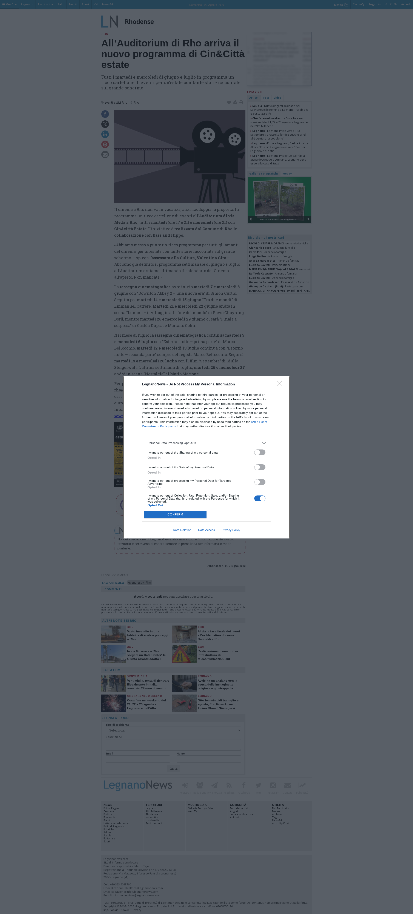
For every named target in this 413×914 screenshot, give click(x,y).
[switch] (259, 452)
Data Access (206, 530)
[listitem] (206, 443)
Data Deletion (182, 530)
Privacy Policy (231, 530)
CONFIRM (175, 514)
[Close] (281, 384)
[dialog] (206, 457)
